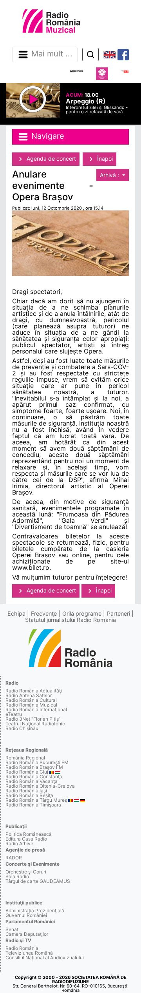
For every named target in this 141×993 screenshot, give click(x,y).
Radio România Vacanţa (31, 781)
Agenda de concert (50, 158)
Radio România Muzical (31, 705)
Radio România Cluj (26, 772)
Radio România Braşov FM (34, 767)
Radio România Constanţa (33, 776)
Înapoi (104, 158)
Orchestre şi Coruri (25, 872)
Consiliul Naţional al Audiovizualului (44, 957)
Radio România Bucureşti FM (37, 762)
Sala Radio (17, 876)
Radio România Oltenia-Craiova (40, 786)
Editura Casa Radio (26, 839)
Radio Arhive (19, 843)
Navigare (46, 136)
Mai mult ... (51, 54)
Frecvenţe (44, 613)
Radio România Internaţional (36, 709)
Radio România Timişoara (33, 805)
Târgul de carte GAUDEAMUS (37, 881)
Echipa (16, 613)
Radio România (21, 948)
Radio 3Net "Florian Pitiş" (33, 719)
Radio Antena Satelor (28, 695)
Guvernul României (26, 915)
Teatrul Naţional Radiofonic (35, 724)
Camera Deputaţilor (26, 934)
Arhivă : (110, 175)
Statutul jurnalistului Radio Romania (70, 619)
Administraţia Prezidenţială (34, 910)
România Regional (25, 758)
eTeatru (13, 714)
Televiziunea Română (29, 953)
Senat (11, 929)
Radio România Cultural (31, 700)
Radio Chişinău (21, 728)
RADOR (13, 858)
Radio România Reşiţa (29, 795)
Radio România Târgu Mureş (36, 800)
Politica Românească (28, 834)
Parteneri (118, 613)
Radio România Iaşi (26, 791)
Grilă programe (81, 613)
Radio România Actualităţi (33, 691)
